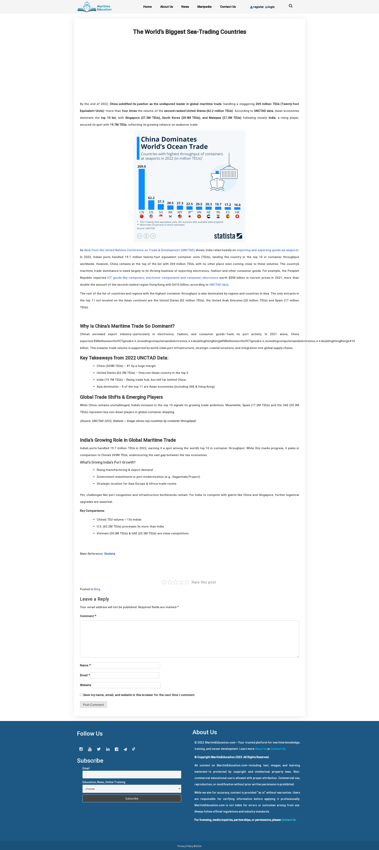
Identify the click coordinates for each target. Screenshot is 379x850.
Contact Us (228, 6)
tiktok (134, 749)
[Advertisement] (189, 70)
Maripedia (204, 6)
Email (85, 675)
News (185, 6)
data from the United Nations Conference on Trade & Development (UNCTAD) (139, 250)
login (271, 7)
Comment (88, 616)
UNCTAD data (218, 284)
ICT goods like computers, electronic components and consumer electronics (162, 278)
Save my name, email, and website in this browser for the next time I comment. (139, 695)
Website (85, 685)
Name (85, 665)
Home (147, 6)
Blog (97, 589)
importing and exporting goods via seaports (267, 250)
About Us (166, 6)
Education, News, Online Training (104, 782)
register (258, 7)
